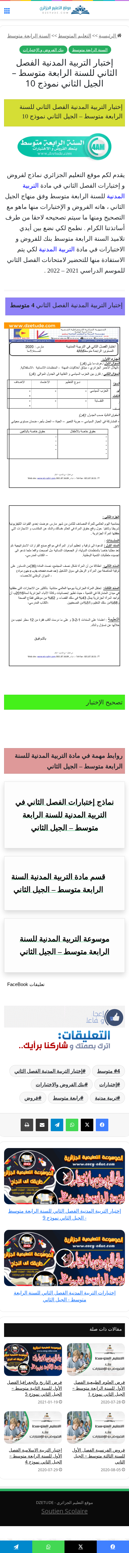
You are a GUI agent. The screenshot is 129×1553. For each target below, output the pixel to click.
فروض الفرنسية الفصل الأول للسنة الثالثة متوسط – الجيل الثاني (98, 1456)
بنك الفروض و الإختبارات (43, 49)
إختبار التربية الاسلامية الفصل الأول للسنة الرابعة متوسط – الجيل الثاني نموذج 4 (35, 1456)
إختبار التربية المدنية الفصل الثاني (48, 1070)
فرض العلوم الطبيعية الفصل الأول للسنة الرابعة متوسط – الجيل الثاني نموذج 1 (98, 1388)
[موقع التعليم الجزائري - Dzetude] (64, 10)
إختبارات (108, 1084)
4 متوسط (108, 1070)
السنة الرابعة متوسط (28, 35)
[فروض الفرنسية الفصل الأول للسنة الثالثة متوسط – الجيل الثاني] (96, 1427)
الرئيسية (108, 35)
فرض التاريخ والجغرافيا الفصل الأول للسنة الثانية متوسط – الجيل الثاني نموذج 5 (34, 1388)
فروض (31, 1097)
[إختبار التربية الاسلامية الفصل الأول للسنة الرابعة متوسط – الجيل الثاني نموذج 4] (33, 1427)
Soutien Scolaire (64, 1511)
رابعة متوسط (66, 1097)
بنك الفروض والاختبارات (60, 1084)
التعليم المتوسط (74, 35)
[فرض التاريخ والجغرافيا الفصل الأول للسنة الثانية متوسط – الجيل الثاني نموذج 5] (33, 1359)
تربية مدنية (106, 1097)
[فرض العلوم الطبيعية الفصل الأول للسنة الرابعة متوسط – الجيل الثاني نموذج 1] (96, 1359)
